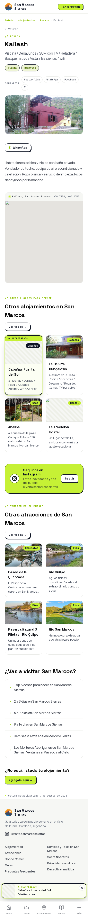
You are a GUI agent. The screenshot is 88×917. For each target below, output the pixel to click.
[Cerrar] (82, 888)
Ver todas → (17, 535)
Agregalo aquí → (21, 780)
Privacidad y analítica (61, 863)
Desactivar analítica (60, 869)
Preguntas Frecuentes (20, 871)
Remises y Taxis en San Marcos (63, 849)
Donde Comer (14, 859)
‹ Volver (11, 29)
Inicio (9, 20)
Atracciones (13, 853)
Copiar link (32, 79)
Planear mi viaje (70, 6)
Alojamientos (26, 20)
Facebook (70, 79)
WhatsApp (52, 79)
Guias (9, 865)
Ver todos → (17, 327)
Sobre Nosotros (58, 857)
